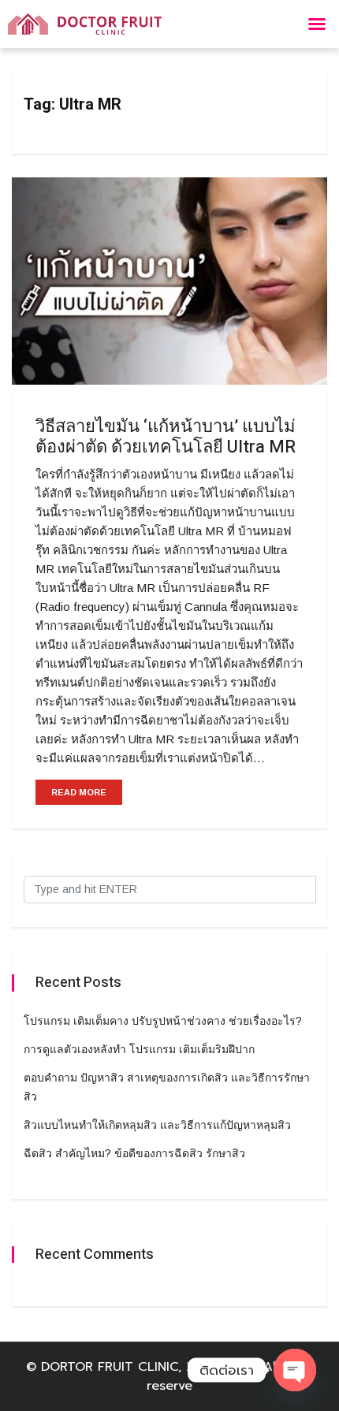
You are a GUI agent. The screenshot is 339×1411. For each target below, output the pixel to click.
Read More (78, 792)
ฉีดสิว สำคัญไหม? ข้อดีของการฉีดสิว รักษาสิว (134, 1153)
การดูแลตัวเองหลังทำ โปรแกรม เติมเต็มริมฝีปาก (139, 1049)
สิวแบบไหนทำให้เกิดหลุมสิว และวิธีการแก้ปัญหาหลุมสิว (157, 1125)
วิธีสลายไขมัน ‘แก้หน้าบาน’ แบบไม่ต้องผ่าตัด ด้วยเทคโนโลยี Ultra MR (165, 437)
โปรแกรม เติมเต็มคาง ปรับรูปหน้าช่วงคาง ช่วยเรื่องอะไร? (163, 1021)
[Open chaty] (295, 1370)
